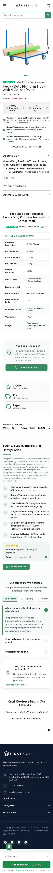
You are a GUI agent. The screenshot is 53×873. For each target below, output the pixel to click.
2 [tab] (28, 75)
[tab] (10, 599)
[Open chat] (9, 846)
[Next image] (48, 48)
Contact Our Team (28, 367)
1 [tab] (25, 75)
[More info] (24, 108)
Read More (8, 177)
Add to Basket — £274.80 (26, 864)
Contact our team (14, 685)
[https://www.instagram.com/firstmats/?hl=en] (18, 842)
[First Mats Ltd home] (26, 5)
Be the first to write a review (26, 718)
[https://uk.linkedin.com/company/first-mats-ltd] (25, 842)
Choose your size (17, 566)
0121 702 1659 (16, 785)
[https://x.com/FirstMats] (12, 842)
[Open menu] (4, 5)
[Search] (48, 15)
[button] (48, 5)
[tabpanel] (26, 46)
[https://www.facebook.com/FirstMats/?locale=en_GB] (5, 842)
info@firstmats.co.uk (19, 792)
